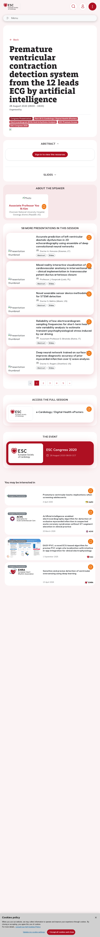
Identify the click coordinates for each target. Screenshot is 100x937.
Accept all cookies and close (62, 932)
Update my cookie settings (34, 932)
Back (16, 39)
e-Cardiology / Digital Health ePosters (59, 412)
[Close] (96, 917)
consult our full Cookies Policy (27, 927)
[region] (50, 925)
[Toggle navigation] (92, 6)
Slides (51, 255)
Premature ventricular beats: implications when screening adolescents (67, 496)
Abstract (41, 255)
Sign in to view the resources (50, 154)
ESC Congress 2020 (61, 450)
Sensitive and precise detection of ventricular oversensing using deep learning (66, 572)
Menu (14, 18)
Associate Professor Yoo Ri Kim (24, 207)
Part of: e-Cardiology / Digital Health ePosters (56, 118)
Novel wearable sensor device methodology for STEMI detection (63, 294)
